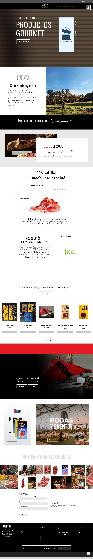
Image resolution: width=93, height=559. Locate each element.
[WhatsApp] (88, 553)
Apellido (35, 496)
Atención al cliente (9, 533)
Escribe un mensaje (23, 506)
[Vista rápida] (9, 312)
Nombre (20, 496)
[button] (88, 7)
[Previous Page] (39, 340)
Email (20, 501)
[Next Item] (91, 477)
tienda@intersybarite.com (60, 502)
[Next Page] (53, 340)
